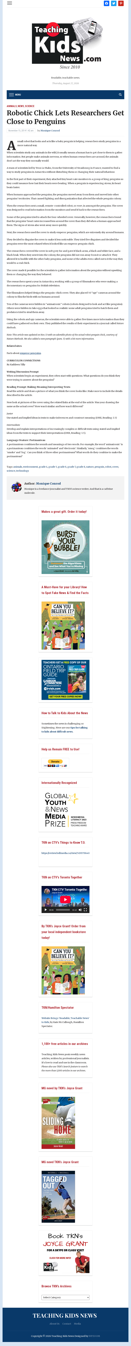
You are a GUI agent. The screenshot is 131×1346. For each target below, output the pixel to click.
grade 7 (71, 466)
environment (30, 466)
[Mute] (80, 909)
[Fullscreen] (85, 909)
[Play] (45, 909)
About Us (54, 1323)
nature (90, 466)
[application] (65, 899)
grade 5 (52, 466)
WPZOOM (94, 1336)
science (11, 470)
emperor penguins (30, 353)
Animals (12, 106)
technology (22, 470)
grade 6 (62, 466)
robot (108, 466)
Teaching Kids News (65, 1315)
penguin (99, 466)
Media (77, 1323)
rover (115, 466)
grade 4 (43, 466)
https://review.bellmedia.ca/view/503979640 (65, 853)
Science (29, 106)
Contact (66, 1323)
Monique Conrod (50, 130)
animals (17, 466)
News (21, 106)
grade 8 (81, 466)
